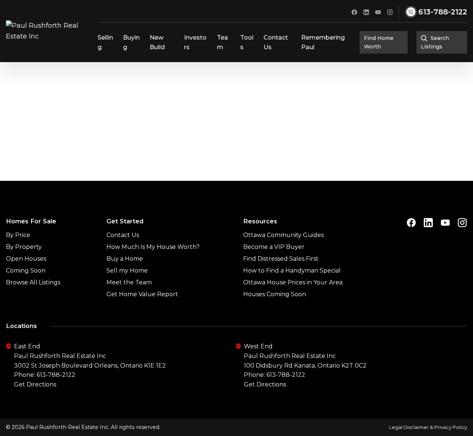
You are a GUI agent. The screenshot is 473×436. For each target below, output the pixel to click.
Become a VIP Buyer (273, 246)
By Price (18, 235)
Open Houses (26, 258)
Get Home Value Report (142, 294)
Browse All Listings (33, 282)
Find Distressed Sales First (281, 258)
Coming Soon (25, 270)
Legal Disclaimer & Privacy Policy (428, 427)
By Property (24, 246)
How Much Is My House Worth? (153, 246)
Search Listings (435, 42)
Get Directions (35, 384)
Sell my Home (127, 270)
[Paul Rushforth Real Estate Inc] (49, 31)
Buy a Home (124, 258)
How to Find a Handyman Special (292, 270)
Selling (105, 42)
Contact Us (275, 42)
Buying (131, 42)
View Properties (236, 142)
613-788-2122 (56, 374)
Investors (195, 42)
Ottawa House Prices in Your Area (293, 282)
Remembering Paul (323, 42)
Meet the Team (129, 282)
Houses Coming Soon (274, 294)
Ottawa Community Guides (283, 235)
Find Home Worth (379, 42)
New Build (157, 42)
